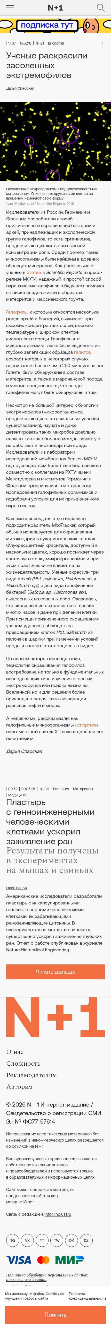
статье (34, 272)
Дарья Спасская (20, 88)
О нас (14, 1052)
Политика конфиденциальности (87, 1296)
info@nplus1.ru (58, 1214)
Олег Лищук (16, 888)
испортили (86, 725)
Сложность (23, 1063)
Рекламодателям (31, 1075)
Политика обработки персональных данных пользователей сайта (47, 1277)
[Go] (10, 8)
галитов (82, 352)
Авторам (19, 1087)
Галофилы (16, 312)
